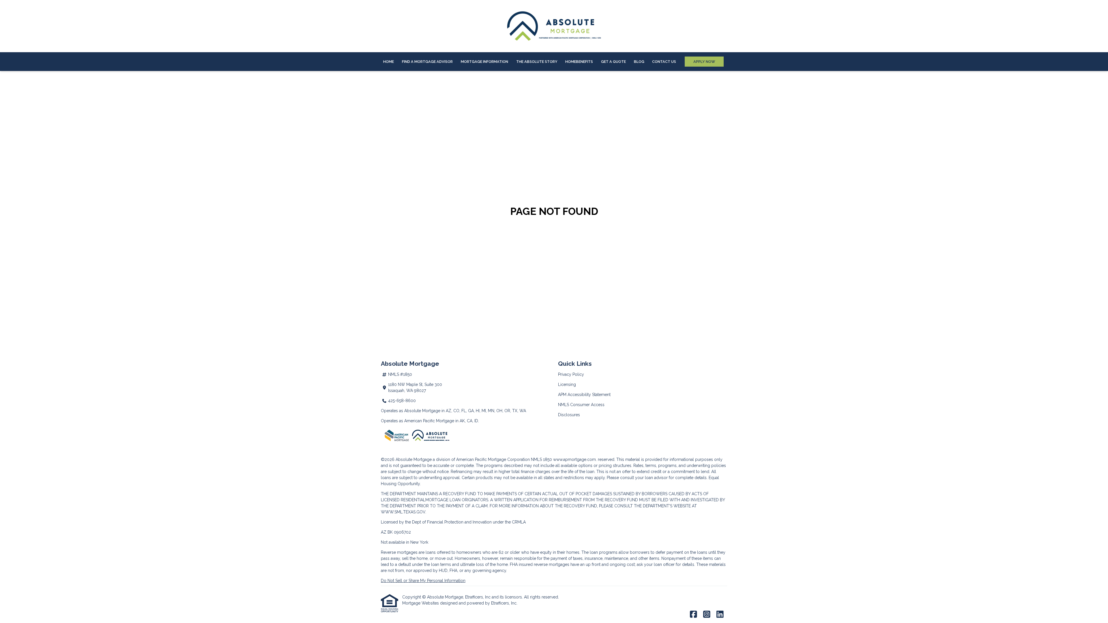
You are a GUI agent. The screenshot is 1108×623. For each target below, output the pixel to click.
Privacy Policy (571, 374)
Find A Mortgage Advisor (427, 61)
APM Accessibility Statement (584, 394)
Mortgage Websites (421, 603)
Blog (639, 61)
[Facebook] (693, 614)
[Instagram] (707, 614)
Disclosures (569, 414)
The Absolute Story (536, 61)
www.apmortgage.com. (575, 459)
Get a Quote (613, 61)
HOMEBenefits (579, 61)
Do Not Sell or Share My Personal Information (423, 580)
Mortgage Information (484, 61)
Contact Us (664, 61)
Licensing (567, 384)
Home (388, 61)
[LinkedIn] (720, 614)
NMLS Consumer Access (581, 404)
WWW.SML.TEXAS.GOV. (403, 512)
